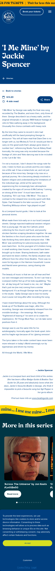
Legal (33, 567)
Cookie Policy (23, 567)
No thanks (27, 552)
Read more (12, 494)
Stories (9, 78)
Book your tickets (32, 11)
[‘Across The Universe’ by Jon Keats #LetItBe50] (26, 458)
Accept (28, 543)
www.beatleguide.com (42, 398)
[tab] (16, 502)
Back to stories (13, 91)
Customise (27, 560)
